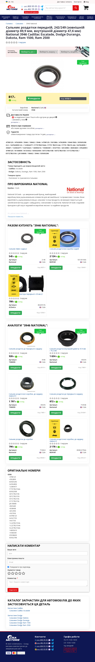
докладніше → (15, 122)
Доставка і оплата (64, 2)
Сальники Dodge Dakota (18, 618)
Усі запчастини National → (18, 213)
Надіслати (13, 590)
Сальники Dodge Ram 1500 (19, 623)
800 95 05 (31, 6)
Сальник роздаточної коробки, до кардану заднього (26, 395)
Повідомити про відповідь (20, 567)
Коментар (13, 578)
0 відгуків (22, 42)
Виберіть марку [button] (47, 51)
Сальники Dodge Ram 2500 (19, 625)
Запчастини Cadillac (15, 608)
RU (12, 2)
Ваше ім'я (12, 550)
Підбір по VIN (70, 651)
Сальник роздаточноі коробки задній (64, 249)
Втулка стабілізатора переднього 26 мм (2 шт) (26, 295)
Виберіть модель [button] (69, 51)
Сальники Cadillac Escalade (19, 610)
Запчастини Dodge (15, 615)
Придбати (34, 98)
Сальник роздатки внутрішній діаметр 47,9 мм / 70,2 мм (68, 349)
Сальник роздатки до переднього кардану (25, 349)
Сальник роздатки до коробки (21, 439)
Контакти (77, 2)
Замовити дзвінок (70, 649)
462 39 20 (31, 9)
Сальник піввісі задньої (18, 249)
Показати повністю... (16, 216)
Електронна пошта (16, 558)
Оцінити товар (14, 570)
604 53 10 (42, 646)
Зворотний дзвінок (31, 12)
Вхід (87, 2)
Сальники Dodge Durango (19, 620)
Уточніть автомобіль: (12, 51)
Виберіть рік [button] (27, 51)
